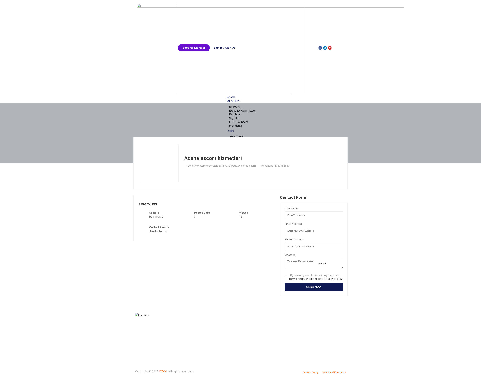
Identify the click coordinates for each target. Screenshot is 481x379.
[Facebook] (320, 48)
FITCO (163, 371)
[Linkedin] (325, 48)
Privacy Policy (333, 278)
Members (233, 101)
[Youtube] (330, 48)
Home (230, 97)
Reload (322, 263)
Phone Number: (294, 239)
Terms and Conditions (303, 278)
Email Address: (293, 223)
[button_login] (224, 47)
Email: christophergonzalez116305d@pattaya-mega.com (222, 165)
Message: (290, 254)
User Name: (291, 208)
